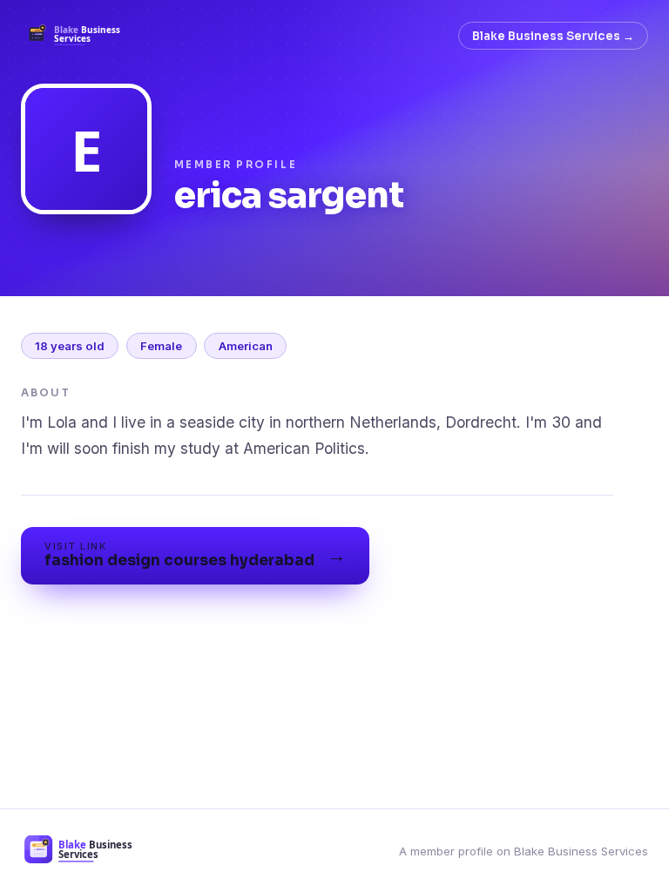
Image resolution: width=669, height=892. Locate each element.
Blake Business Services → (553, 36)
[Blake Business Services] (79, 36)
